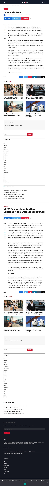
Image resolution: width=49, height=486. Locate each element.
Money (5, 162)
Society (5, 168)
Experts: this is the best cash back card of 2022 (13, 196)
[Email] (5, 38)
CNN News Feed (9, 187)
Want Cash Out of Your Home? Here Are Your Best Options (15, 190)
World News (6, 181)
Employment (6, 151)
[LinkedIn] (5, 32)
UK (4, 176)
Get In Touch (6, 471)
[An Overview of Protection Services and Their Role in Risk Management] (35, 90)
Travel (5, 174)
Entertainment (6, 153)
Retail (5, 164)
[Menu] (5, 2)
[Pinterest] (5, 35)
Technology (6, 172)
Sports (5, 170)
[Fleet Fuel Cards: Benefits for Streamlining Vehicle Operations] (13, 106)
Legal (5, 158)
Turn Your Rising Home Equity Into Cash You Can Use (14, 194)
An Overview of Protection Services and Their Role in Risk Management (35, 98)
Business (5, 145)
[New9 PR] (24, 2)
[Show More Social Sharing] (31, 18)
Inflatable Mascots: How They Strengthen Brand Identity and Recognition (33, 115)
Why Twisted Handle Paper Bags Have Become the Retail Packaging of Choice (13, 98)
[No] (47, 482)
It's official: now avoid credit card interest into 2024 (14, 198)
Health (5, 156)
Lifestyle (5, 160)
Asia (4, 143)
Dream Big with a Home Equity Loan (11, 192)
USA (4, 177)
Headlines (6, 154)
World (5, 179)
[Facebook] (5, 27)
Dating (5, 147)
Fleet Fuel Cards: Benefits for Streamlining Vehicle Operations (12, 114)
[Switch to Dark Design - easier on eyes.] (42, 2)
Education (5, 149)
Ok (24, 483)
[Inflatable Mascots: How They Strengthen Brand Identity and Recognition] (35, 106)
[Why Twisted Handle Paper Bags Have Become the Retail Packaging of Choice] (13, 90)
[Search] (44, 2)
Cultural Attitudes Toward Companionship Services (13, 453)
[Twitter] (5, 30)
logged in (12, 125)
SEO (4, 166)
